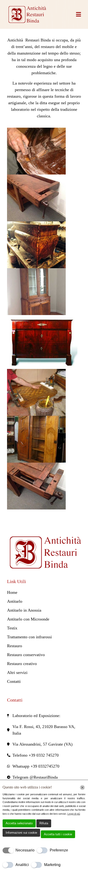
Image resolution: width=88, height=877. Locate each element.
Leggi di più (73, 813)
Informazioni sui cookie (21, 832)
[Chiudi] (82, 787)
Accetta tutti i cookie (58, 834)
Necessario (24, 850)
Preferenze (59, 850)
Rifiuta (43, 823)
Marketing (52, 865)
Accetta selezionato (19, 823)
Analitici (22, 865)
